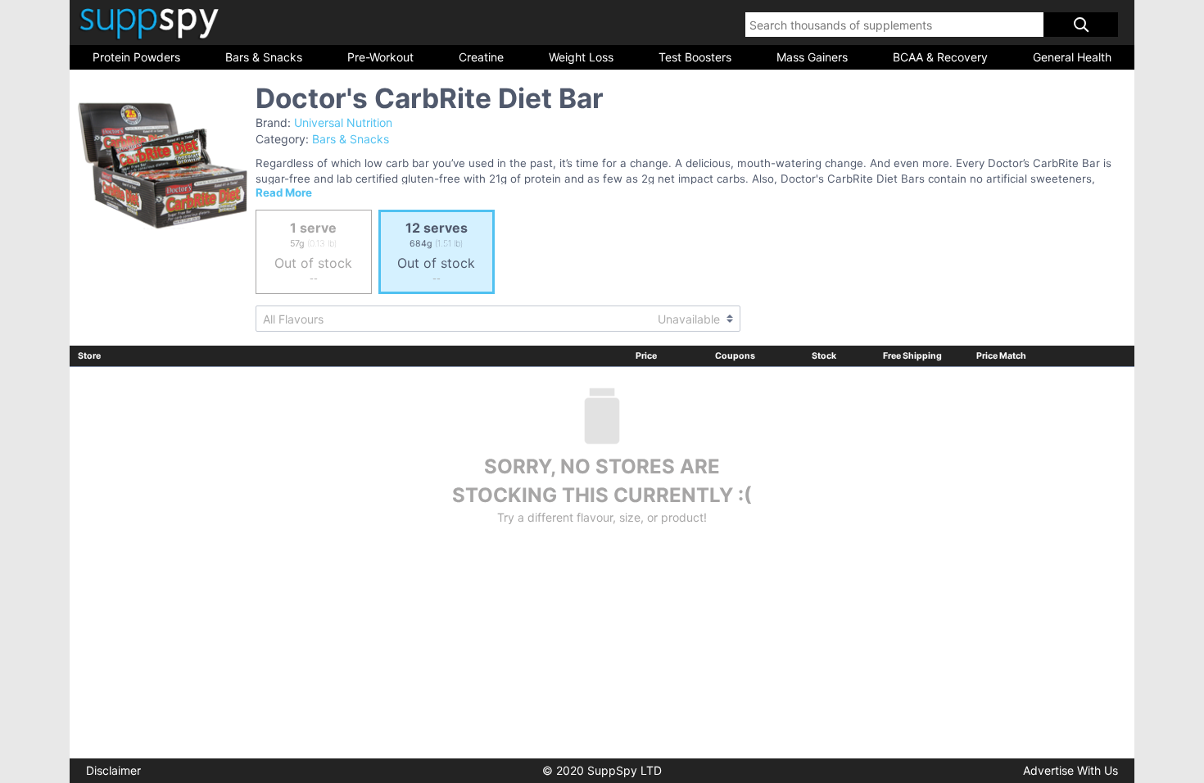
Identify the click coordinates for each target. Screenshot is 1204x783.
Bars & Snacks (263, 57)
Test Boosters (695, 57)
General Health (1072, 57)
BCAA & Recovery (940, 57)
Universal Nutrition (343, 122)
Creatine (481, 57)
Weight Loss (581, 57)
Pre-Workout (380, 57)
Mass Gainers (812, 57)
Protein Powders (136, 57)
